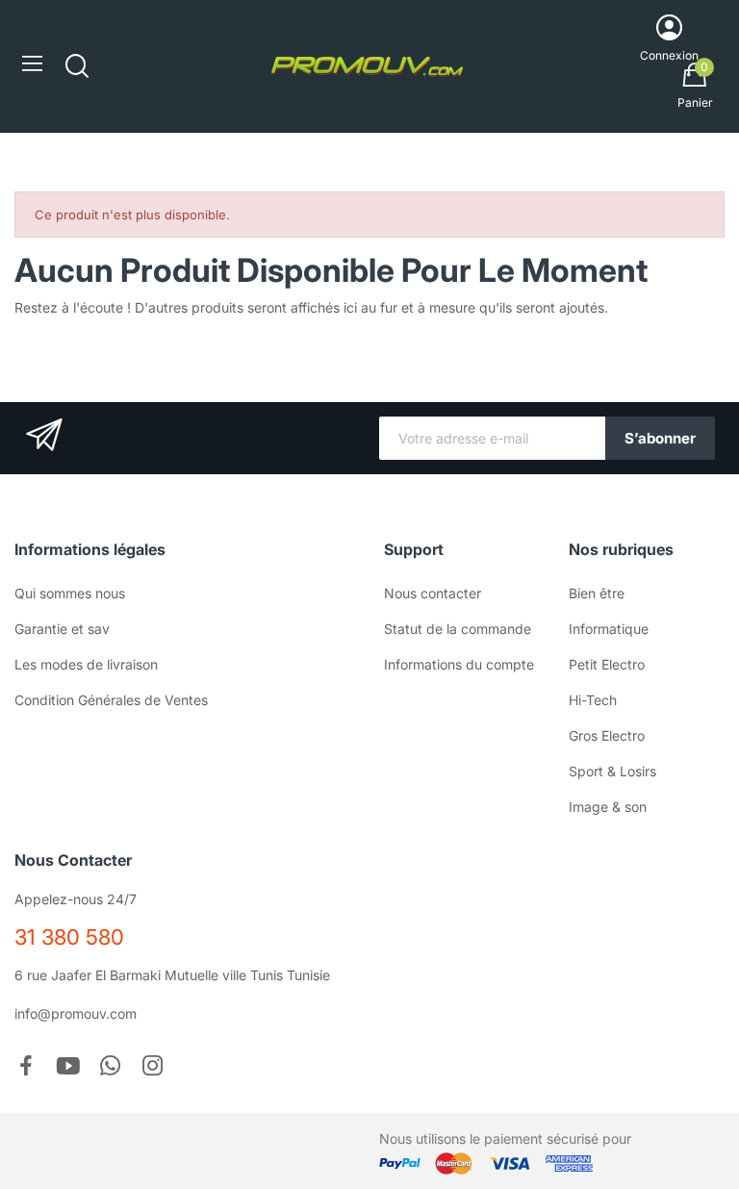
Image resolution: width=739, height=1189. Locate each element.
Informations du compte (459, 664)
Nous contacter (432, 593)
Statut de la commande (457, 628)
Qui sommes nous (69, 593)
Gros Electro (607, 735)
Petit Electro (607, 664)
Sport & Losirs (612, 771)
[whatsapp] (110, 1066)
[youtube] (68, 1066)
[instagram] (153, 1066)
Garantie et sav (62, 628)
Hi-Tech (593, 700)
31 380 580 (69, 936)
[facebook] (26, 1066)
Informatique (609, 628)
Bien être (596, 593)
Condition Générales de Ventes (111, 700)
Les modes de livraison (86, 664)
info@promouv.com (75, 1013)
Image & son (608, 806)
